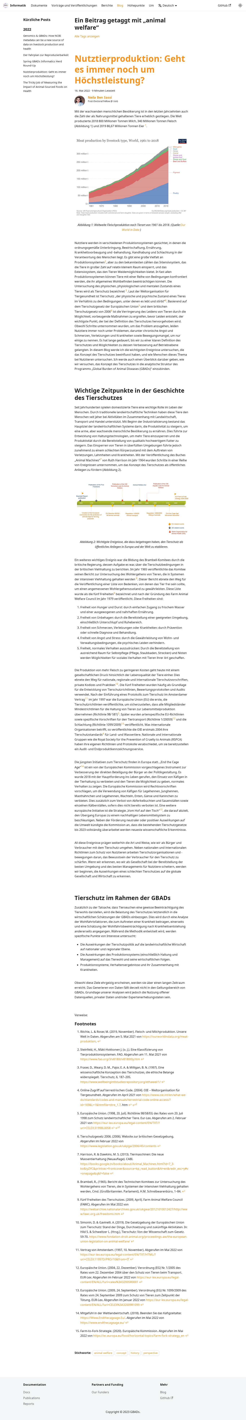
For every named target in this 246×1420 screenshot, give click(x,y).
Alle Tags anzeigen (87, 36)
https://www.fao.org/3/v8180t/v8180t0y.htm (110, 1059)
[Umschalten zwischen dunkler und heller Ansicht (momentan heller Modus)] (240, 5)
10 (116, 684)
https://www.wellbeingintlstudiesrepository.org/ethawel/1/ (120, 1082)
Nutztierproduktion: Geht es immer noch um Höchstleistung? (44, 74)
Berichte (107, 5)
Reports (28, 1404)
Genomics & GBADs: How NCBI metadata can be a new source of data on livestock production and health (43, 42)
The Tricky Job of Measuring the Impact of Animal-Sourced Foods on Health (45, 87)
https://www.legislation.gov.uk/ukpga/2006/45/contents (118, 1146)
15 (161, 809)
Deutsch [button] (168, 5)
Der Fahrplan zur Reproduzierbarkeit (45, 55)
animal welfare (103, 1353)
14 (82, 766)
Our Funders (100, 1392)
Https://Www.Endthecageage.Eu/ (102, 1318)
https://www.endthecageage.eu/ (102, 1323)
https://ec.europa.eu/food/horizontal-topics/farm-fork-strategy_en (138, 1336)
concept (121, 1353)
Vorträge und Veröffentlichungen (74, 5)
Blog (120, 5)
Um (151, 5)
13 (122, 723)
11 (86, 698)
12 (174, 718)
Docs (26, 1392)
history (135, 1353)
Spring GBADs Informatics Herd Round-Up (42, 63)
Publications (31, 1398)
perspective (151, 1353)
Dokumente (39, 5)
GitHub (223, 5)
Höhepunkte (136, 5)
